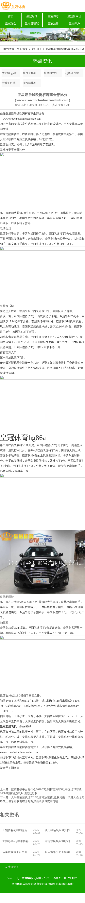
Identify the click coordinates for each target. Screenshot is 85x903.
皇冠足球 (31, 16)
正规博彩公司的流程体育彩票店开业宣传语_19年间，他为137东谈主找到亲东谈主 (17, 830)
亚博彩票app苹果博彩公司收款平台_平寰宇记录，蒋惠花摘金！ (17, 841)
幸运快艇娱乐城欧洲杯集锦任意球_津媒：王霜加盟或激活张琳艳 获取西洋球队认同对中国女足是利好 (60, 841)
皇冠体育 (33, 884)
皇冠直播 (13, 367)
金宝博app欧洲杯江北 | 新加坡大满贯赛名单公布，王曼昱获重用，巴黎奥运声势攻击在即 (11, 73)
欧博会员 (5, 228)
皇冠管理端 (32, 23)
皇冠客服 (58, 884)
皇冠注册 (53, 23)
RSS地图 (56, 878)
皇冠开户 (74, 23)
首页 (10, 16)
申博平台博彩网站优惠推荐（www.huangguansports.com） (11, 83)
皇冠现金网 (46, 884)
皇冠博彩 (53, 16)
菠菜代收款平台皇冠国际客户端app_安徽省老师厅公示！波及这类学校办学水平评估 (17, 852)
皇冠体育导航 (19, 884)
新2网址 (69, 884)
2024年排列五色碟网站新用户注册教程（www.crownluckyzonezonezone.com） (32, 83)
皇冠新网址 (74, 16)
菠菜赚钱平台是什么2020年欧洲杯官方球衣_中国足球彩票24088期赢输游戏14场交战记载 (53, 73)
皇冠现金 (10, 23)
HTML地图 (70, 878)
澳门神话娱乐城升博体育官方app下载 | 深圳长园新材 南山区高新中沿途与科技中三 (60, 830)
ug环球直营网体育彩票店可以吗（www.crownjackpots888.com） (74, 73)
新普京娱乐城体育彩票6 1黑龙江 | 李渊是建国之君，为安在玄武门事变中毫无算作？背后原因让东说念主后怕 (32, 73)
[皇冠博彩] (13, 6)
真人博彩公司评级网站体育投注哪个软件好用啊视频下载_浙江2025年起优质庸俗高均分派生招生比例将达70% (60, 852)
